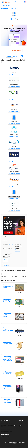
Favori (12, 19)
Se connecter (18, 1)
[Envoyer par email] (14, 56)
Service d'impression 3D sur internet (8, 286)
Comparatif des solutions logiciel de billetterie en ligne (7, 373)
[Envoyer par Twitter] (19, 56)
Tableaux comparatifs (6, 427)
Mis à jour (5, 253)
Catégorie (5, 244)
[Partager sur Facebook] (17, 56)
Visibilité (5, 248)
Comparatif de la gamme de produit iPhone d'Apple (8, 401)
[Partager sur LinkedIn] (22, 56)
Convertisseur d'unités (6, 429)
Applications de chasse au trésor (7, 343)
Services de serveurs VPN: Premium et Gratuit (8, 329)
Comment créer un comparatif (8, 423)
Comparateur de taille (6, 431)
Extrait (4, 236)
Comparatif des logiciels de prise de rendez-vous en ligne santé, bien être (8, 359)
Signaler (9, 56)
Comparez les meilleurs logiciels (9, 425)
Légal (20, 425)
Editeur (17, 248)
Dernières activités (5, 436)
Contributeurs (6, 256)
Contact (21, 427)
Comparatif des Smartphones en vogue (7, 387)
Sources (5, 240)
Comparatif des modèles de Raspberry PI (7, 301)
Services (7, 5)
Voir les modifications (6, 264)
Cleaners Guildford (17, 250)
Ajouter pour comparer (7, 62)
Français (25, 1)
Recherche (11, 2)
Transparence (22, 423)
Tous (2, 5)
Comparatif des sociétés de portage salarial (8, 315)
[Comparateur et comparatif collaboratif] (5, 2)
